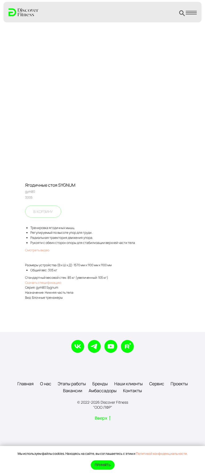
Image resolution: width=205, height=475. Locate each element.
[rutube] (127, 346)
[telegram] (94, 346)
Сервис (156, 384)
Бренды (100, 384)
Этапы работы (72, 384)
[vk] (77, 346)
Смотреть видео (37, 250)
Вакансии (72, 391)
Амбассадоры (103, 391)
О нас (45, 384)
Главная (25, 384)
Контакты (132, 391)
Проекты (179, 384)
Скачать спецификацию (43, 282)
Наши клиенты (128, 384)
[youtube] (110, 346)
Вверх (101, 418)
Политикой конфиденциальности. (162, 453)
